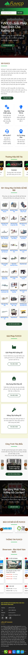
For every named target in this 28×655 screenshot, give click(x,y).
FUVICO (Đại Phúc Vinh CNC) (11, 628)
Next (26, 168)
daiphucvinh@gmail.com (15, 615)
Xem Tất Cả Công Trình (14, 474)
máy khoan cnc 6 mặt (11, 642)
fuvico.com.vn (12, 612)
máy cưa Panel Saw (21, 642)
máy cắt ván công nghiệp (7, 644)
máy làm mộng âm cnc (21, 636)
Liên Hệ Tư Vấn (14, 507)
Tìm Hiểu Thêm (7, 98)
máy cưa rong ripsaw (18, 644)
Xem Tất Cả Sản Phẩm (14, 324)
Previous (1, 168)
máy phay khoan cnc (14, 641)
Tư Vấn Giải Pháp (7, 45)
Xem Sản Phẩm (7, 49)
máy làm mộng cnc (21, 638)
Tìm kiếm (20, 13)
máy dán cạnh (21, 631)
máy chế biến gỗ (5, 629)
